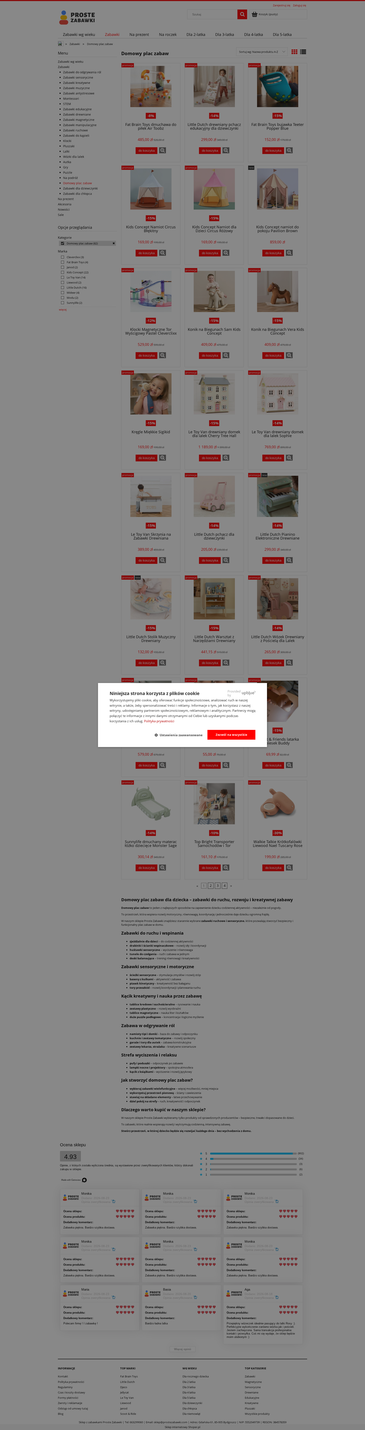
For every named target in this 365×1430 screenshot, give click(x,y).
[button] (180, 735)
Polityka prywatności (159, 721)
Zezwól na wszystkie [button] (231, 735)
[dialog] (182, 715)
